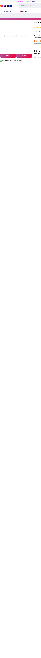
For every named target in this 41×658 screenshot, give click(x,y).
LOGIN (24, 55)
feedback (20, 1)
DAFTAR (8, 55)
